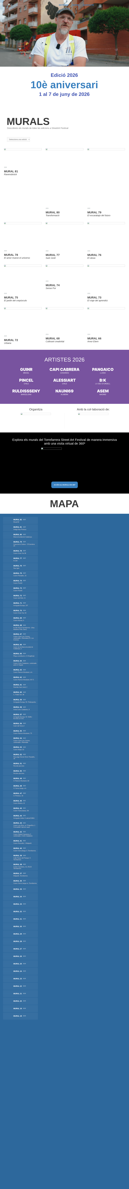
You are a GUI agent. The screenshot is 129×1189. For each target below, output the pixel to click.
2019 (24, 889)
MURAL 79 (94, 212)
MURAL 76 (94, 255)
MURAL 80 (53, 212)
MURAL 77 (53, 255)
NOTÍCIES (63, 5)
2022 (24, 747)
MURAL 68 (53, 338)
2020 (24, 848)
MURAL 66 (94, 338)
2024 (24, 603)
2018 (24, 963)
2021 (24, 800)
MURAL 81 (11, 171)
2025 (24, 519)
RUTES (75, 5)
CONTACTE (88, 5)
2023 (24, 692)
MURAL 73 (94, 297)
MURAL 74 (53, 285)
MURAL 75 (11, 297)
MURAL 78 (11, 254)
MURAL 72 (11, 340)
